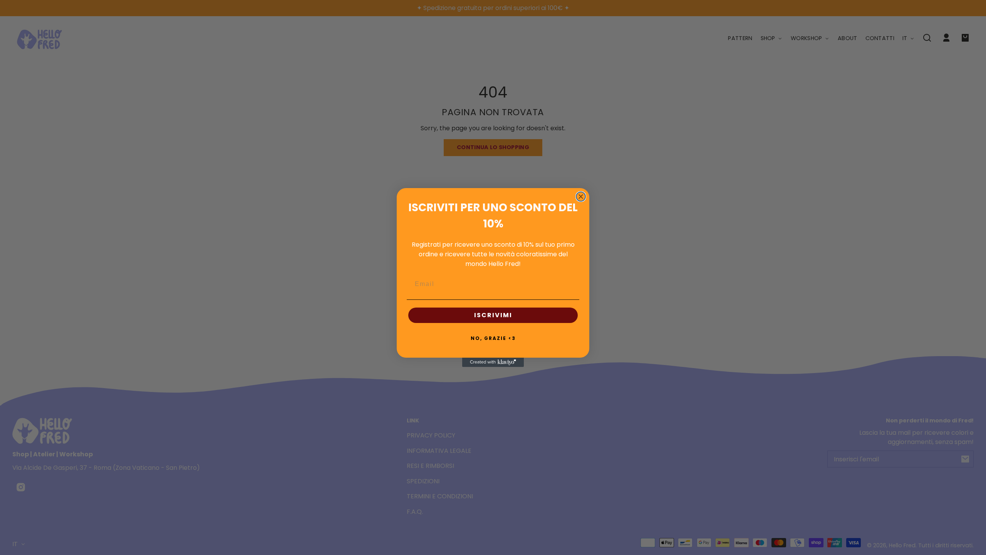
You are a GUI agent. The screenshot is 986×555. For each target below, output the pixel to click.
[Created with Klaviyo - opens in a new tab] (493, 362)
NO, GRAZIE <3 (493, 338)
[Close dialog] (580, 196)
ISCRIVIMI (493, 315)
